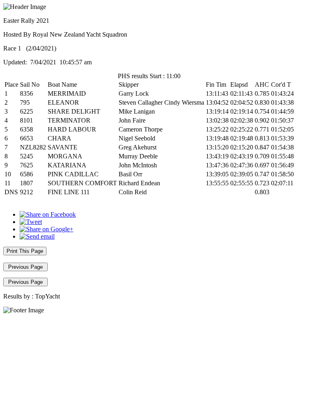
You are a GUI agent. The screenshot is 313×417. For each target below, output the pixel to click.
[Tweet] (31, 221)
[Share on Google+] (46, 229)
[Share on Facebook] (48, 214)
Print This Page (25, 251)
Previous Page (25, 267)
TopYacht (47, 296)
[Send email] (37, 236)
